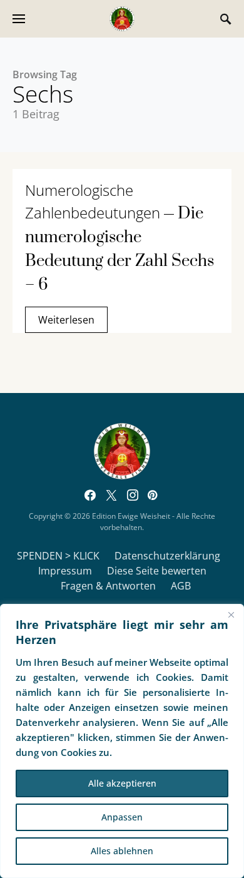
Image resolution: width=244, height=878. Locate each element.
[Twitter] (111, 495)
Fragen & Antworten (108, 586)
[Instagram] (132, 495)
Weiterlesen (66, 320)
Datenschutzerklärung (167, 556)
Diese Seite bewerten (156, 571)
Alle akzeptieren (122, 783)
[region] (122, 741)
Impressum (65, 571)
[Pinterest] (152, 495)
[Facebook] (90, 495)
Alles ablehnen (122, 851)
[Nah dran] (230, 614)
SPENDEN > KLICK (58, 556)
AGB (181, 586)
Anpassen (122, 817)
